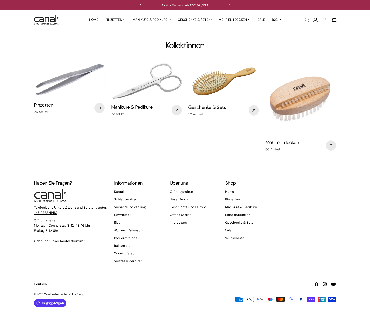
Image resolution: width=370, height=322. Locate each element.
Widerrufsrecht (126, 253)
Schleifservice (125, 199)
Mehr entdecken (237, 215)
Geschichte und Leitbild (188, 207)
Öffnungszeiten (181, 192)
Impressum (178, 222)
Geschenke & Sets (239, 222)
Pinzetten (232, 199)
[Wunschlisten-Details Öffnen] (324, 20)
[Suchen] (307, 19)
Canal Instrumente (55, 294)
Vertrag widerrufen (128, 261)
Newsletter (122, 215)
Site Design (78, 294)
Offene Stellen (180, 215)
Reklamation (123, 246)
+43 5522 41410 (45, 213)
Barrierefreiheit (125, 238)
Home (229, 192)
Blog (117, 222)
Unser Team (179, 199)
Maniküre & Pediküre (241, 207)
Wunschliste (234, 238)
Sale (228, 230)
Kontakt (120, 192)
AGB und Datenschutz (130, 230)
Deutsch (40, 284)
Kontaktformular (72, 241)
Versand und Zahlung (130, 207)
